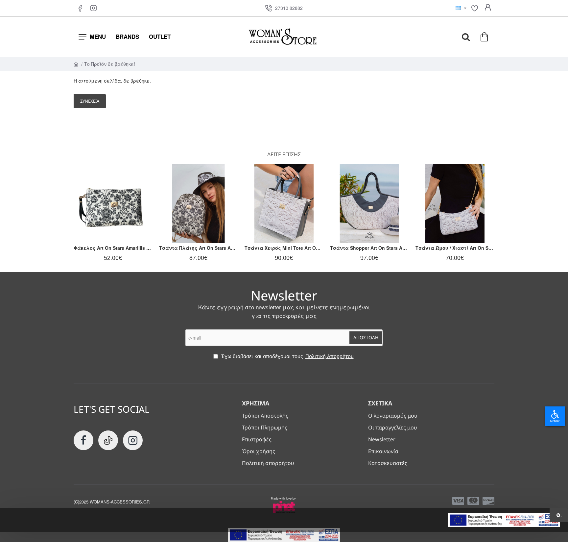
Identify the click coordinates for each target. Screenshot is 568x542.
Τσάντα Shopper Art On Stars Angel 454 (369, 248)
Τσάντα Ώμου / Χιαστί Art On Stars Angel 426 (454, 248)
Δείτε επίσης (284, 154)
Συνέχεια (89, 101)
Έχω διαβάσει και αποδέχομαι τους (287, 356)
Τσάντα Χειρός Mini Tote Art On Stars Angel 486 (284, 248)
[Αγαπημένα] (474, 8)
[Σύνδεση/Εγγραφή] (487, 8)
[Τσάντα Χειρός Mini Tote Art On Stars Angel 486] (284, 203)
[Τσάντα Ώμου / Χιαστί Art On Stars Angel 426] (454, 203)
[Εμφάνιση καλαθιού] (484, 37)
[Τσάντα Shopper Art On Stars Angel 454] (369, 203)
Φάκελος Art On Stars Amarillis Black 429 (113, 248)
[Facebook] (80, 8)
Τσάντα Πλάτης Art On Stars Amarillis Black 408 (198, 248)
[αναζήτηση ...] (466, 37)
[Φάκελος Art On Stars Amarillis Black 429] (113, 203)
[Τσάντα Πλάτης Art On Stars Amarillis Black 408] (198, 203)
